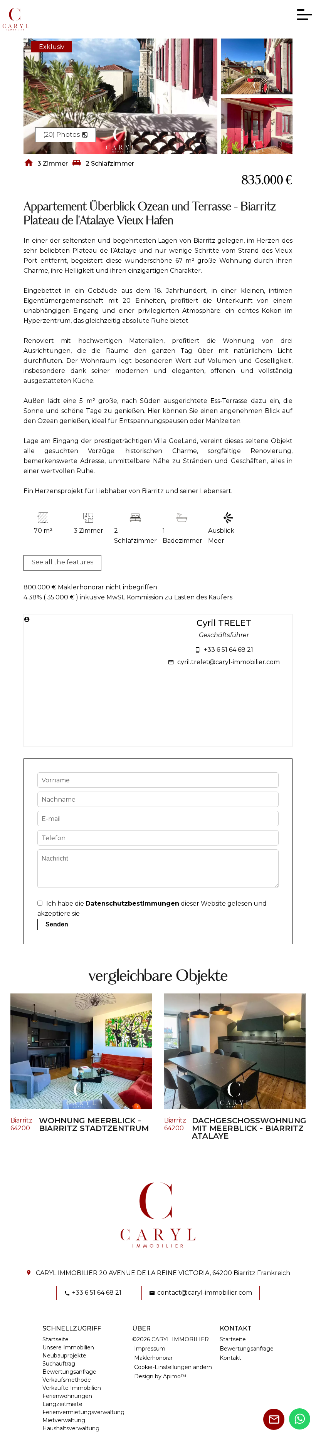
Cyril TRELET (224, 623)
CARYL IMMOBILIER (66, 1273)
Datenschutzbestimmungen (132, 903)
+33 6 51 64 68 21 (228, 649)
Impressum (149, 1348)
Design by (160, 1376)
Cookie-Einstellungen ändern (173, 1367)
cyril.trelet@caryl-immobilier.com (228, 662)
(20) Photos (61, 134)
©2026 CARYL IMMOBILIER (170, 1339)
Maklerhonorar (153, 1357)
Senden (56, 924)
